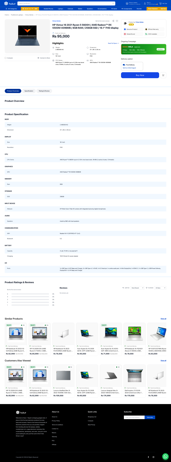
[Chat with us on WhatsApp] (165, 456)
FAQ (53, 440)
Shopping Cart (92, 417)
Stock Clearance (153, 9)
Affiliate (54, 444)
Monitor (139, 9)
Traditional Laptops (17, 15)
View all (163, 319)
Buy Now (140, 75)
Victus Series (29, 15)
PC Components (127, 9)
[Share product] (113, 21)
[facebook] (148, 457)
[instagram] (153, 457)
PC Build (114, 9)
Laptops (60, 9)
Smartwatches (102, 9)
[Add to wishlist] (117, 21)
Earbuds (70, 9)
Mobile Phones (48, 9)
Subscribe (150, 417)
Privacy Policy (56, 421)
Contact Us (55, 428)
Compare (90, 421)
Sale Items (164, 9)
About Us (54, 417)
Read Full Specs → (113, 43)
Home (7, 15)
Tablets (80, 9)
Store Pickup (91, 424)
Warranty (54, 436)
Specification (29, 91)
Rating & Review (44, 91)
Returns (54, 432)
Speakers (90, 9)
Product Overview (13, 91)
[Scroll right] (163, 339)
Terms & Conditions (57, 424)
